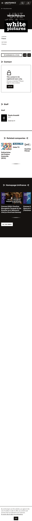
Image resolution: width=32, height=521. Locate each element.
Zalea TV (16, 147)
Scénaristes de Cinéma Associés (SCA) (5, 155)
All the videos (7, 224)
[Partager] (25, 55)
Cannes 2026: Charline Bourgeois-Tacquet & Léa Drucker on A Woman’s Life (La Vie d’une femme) (11, 209)
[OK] (16, 518)
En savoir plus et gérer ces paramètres (12, 514)
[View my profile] (28, 3)
